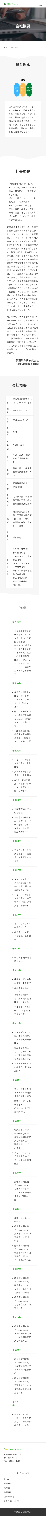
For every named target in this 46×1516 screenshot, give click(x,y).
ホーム (6, 1479)
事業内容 (7, 1488)
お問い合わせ (9, 1497)
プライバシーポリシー (13, 1501)
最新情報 (7, 1483)
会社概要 (7, 1492)
